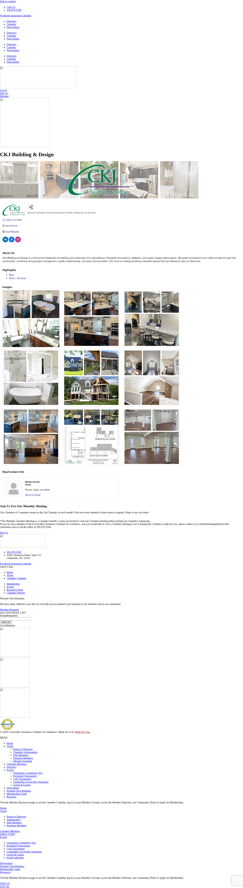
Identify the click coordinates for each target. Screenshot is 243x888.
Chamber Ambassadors (25, 752)
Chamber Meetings (16, 764)
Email (8, 615)
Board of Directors (23, 749)
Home (10, 743)
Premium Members (23, 758)
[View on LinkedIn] (5, 241)
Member (4, 96)
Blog (11, 274)
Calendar (11, 24)
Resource (11, 796)
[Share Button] (31, 207)
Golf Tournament (22, 779)
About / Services (17, 278)
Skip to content (8, 1)
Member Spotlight (22, 761)
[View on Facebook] (12, 241)
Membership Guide (17, 793)
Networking (13, 27)
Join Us (4, 532)
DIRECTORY (7, 834)
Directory (12, 21)
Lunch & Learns (21, 785)
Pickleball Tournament (25, 776)
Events (10, 770)
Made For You (82, 732)
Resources (5, 872)
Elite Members (20, 755)
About (10, 746)
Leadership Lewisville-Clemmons (30, 782)
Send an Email (32, 494)
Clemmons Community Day (28, 773)
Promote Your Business (19, 790)
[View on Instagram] (18, 241)
